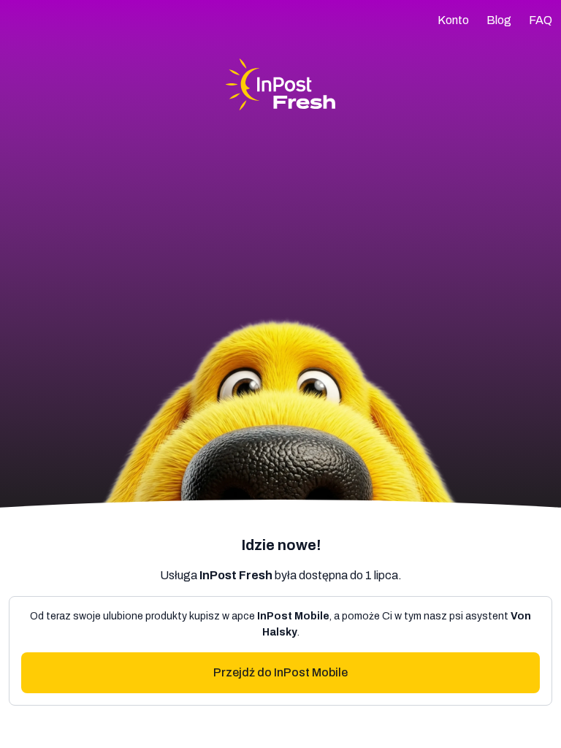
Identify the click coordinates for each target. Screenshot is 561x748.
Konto (453, 20)
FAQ (540, 20)
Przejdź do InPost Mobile (280, 672)
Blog (498, 20)
